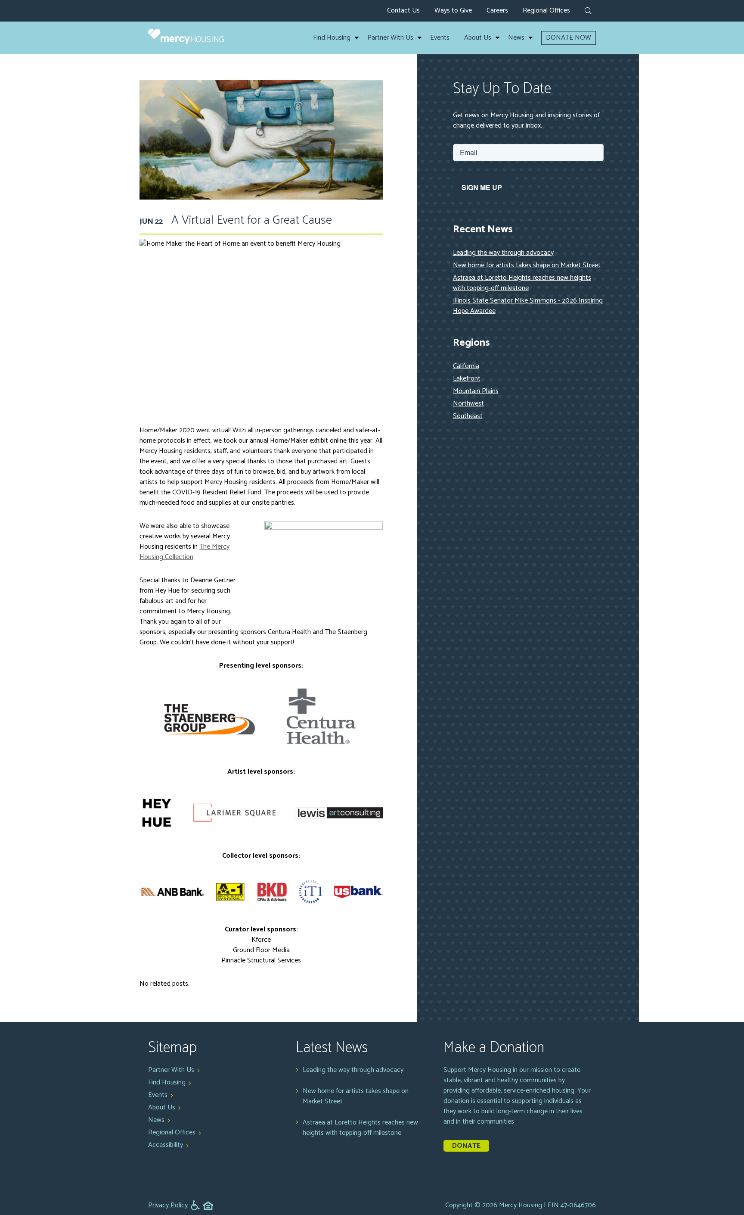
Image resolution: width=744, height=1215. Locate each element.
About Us (477, 38)
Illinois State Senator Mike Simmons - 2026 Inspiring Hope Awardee (528, 306)
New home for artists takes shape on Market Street (527, 265)
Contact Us (403, 10)
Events (440, 38)
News (516, 38)
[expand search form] (588, 11)
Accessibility (165, 1145)
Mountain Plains (476, 391)
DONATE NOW (568, 38)
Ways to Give (453, 10)
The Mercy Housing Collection (184, 552)
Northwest (468, 403)
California (466, 366)
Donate (466, 1146)
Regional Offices (546, 10)
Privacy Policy (168, 1205)
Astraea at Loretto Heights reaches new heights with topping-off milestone (522, 283)
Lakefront (466, 378)
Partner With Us (390, 38)
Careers (497, 10)
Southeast (468, 416)
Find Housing (331, 38)
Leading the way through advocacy (503, 253)
